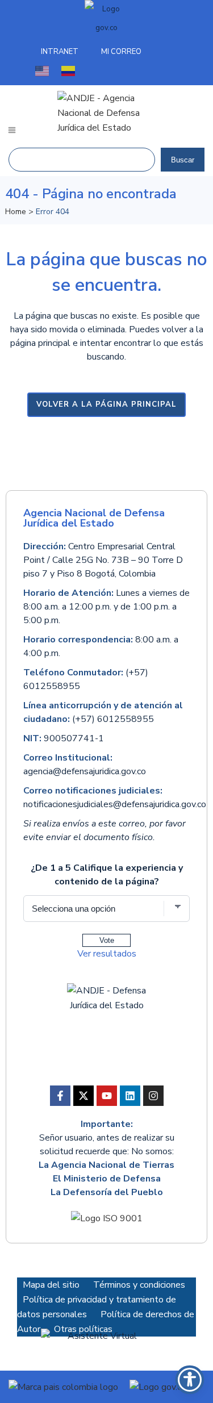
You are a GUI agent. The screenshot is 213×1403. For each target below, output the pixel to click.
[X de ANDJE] (83, 1095)
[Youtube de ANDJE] (107, 1095)
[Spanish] (69, 70)
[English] (43, 70)
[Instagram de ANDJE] (153, 1095)
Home (15, 211)
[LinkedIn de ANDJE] (130, 1095)
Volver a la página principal (106, 404)
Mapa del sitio (51, 1285)
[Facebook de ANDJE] (60, 1095)
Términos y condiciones (139, 1285)
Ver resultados (106, 953)
